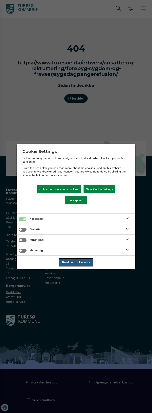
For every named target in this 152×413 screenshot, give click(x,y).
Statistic (35, 229)
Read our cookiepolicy (76, 262)
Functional (36, 239)
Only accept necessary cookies (58, 189)
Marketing (36, 250)
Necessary (36, 218)
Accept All (76, 200)
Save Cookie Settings (99, 189)
